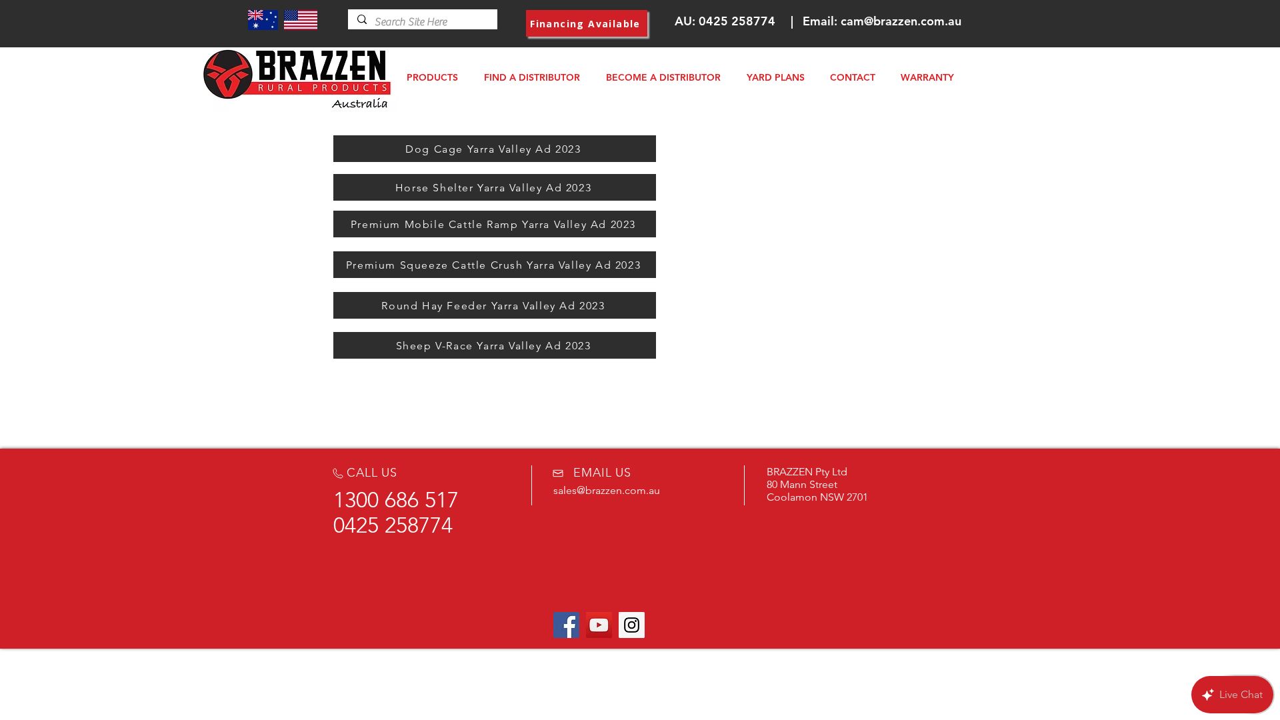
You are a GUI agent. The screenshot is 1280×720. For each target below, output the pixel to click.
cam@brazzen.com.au (901, 21)
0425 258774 (737, 21)
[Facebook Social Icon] (566, 625)
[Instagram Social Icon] (632, 625)
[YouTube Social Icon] (599, 625)
